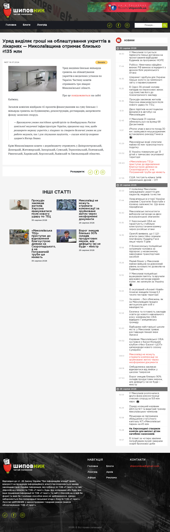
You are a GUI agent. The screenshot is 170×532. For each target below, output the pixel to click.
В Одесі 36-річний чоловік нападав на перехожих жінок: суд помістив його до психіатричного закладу (146, 91)
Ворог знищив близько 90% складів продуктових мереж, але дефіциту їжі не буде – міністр (90, 238)
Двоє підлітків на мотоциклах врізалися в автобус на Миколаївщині (146, 112)
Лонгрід (42, 25)
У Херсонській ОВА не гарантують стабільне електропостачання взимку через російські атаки (145, 225)
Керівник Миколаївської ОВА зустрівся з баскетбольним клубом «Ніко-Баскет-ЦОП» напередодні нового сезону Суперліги (146, 344)
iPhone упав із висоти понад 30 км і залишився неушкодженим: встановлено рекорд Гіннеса (147, 131)
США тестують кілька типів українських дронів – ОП (145, 179)
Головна (11, 25)
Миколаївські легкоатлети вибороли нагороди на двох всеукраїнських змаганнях (145, 214)
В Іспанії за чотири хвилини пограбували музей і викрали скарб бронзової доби (146, 441)
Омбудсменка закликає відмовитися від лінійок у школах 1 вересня (143, 369)
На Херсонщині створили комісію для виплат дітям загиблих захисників (144, 431)
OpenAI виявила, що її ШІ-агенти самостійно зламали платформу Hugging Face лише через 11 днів (145, 238)
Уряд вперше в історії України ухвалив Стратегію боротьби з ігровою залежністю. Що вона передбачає (147, 203)
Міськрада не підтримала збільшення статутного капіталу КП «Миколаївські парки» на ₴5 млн (144, 420)
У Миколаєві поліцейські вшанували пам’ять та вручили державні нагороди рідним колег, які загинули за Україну (147, 278)
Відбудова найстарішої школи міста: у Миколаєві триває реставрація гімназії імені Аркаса (146, 331)
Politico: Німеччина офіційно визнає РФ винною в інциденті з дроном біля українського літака (147, 69)
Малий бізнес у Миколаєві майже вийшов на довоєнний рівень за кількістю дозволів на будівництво (147, 265)
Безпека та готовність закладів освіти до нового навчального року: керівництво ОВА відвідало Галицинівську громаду (147, 317)
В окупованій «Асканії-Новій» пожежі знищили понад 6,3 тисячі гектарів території (146, 292)
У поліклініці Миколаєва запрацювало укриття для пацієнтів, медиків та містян (145, 192)
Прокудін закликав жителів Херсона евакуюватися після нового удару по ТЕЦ (42, 208)
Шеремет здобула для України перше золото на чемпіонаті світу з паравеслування (147, 80)
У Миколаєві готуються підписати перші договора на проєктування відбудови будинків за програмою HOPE (147, 56)
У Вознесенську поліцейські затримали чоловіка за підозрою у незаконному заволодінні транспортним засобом (145, 251)
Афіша (91, 478)
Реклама (111, 478)
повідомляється (80, 95)
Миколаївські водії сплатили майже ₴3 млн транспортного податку (146, 144)
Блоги (26, 25)
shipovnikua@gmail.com (144, 466)
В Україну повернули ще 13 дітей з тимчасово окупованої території (146, 154)
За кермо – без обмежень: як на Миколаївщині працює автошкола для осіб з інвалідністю (146, 303)
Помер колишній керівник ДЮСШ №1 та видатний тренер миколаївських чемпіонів (147, 409)
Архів (109, 472)
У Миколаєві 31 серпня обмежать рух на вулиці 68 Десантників (145, 122)
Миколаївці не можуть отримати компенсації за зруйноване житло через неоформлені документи (89, 210)
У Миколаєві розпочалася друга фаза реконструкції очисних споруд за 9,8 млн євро (144, 397)
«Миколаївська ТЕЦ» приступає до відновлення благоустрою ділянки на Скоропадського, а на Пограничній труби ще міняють (43, 244)
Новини (129, 41)
